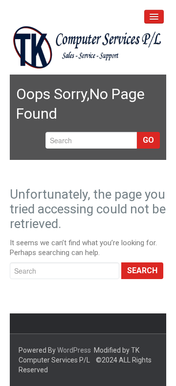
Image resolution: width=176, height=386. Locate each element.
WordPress (74, 350)
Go (148, 140)
